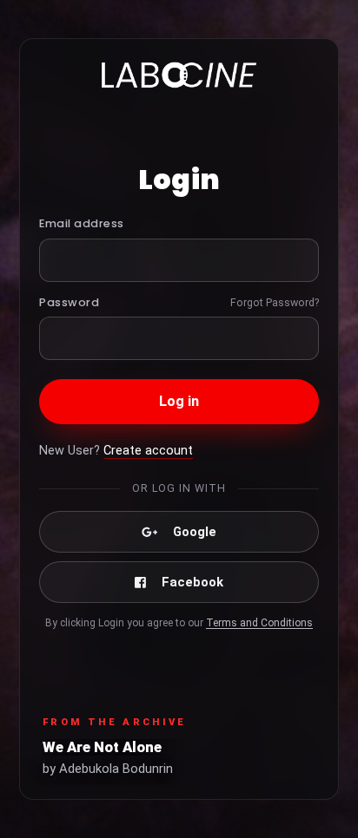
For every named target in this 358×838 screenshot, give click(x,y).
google (194, 532)
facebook (192, 582)
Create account (148, 450)
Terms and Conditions (259, 623)
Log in (179, 401)
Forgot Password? (274, 302)
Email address (81, 223)
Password (69, 302)
